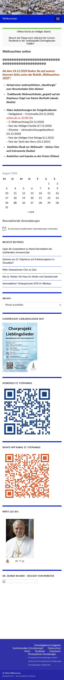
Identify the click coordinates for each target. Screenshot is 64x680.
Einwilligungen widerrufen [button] (39, 665)
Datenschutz (54, 648)
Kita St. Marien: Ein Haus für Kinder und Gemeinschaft (30, 277)
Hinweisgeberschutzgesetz (47, 645)
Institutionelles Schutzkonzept (28, 648)
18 (15, 198)
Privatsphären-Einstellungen (42, 654)
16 (57, 193)
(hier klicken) (36, 89)
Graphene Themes (27, 676)
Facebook (40, 651)
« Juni (30, 212)
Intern (27, 651)
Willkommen (9, 18)
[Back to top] (57, 672)
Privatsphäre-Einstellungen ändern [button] (43, 658)
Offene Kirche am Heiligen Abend (34, 32)
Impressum (55, 651)
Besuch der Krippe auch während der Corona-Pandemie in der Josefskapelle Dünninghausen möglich (32, 41)
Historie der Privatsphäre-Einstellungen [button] (45, 661)
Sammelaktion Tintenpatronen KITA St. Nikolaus (26, 284)
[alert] (32, 229)
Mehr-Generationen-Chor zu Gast (19, 270)
